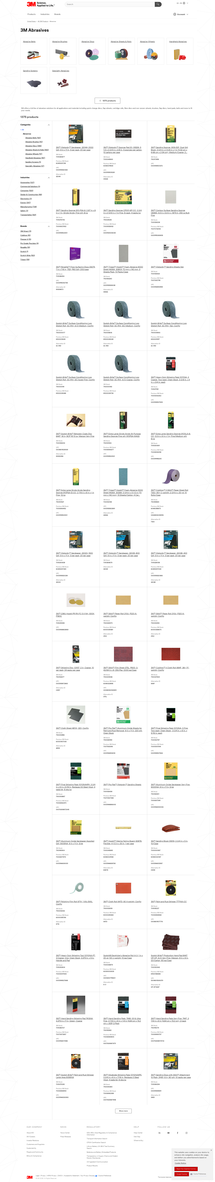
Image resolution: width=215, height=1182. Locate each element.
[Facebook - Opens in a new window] (177, 1133)
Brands (57, 14)
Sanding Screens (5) (33, 162)
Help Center (138, 1133)
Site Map (137, 1137)
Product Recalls (92, 1166)
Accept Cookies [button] (182, 1174)
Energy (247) (25, 203)
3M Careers (31, 1137)
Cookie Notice (180, 1163)
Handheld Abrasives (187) (35, 158)
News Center (65, 1133)
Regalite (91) (25, 247)
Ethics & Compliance (34, 1156)
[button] (198, 1174)
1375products (109, 101)
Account (181, 15)
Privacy (43, 1176)
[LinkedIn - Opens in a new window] (159, 1133)
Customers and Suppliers (35, 1144)
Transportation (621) (28, 215)
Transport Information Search (97, 1139)
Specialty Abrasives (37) (34, 166)
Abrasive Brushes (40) (34, 142)
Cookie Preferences (105, 1176)
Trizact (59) (24, 260)
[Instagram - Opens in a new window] (186, 1133)
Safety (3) (24, 211)
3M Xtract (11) (25, 231)
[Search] (158, 4)
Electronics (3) (26, 199)
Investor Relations (33, 1140)
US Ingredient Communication (97, 1162)
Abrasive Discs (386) (33, 146)
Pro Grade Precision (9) (29, 243)
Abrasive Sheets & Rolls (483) (37, 150)
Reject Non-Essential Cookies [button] (186, 1169)
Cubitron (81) (25, 235)
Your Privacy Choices (87, 1176)
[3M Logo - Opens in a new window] (41, 4)
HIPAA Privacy (51, 1176)
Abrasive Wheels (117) (33, 154)
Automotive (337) (27, 183)
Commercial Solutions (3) (30, 187)
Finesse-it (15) (25, 239)
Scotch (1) (24, 252)
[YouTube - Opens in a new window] (168, 1133)
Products (31, 14)
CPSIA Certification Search (96, 1142)
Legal (37, 1176)
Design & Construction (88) (31, 195)
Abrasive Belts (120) (33, 138)
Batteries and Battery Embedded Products (101, 1152)
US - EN (179, 3)
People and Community (35, 1152)
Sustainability (31, 1148)
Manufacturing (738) (28, 207)
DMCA (60, 1176)
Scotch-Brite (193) (27, 256)
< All (22, 130)
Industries (45, 14)
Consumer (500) (26, 191)
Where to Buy (138, 1140)
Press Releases (65, 1137)
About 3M (30, 1133)
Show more (123, 1111)
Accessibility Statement (71, 1176)
